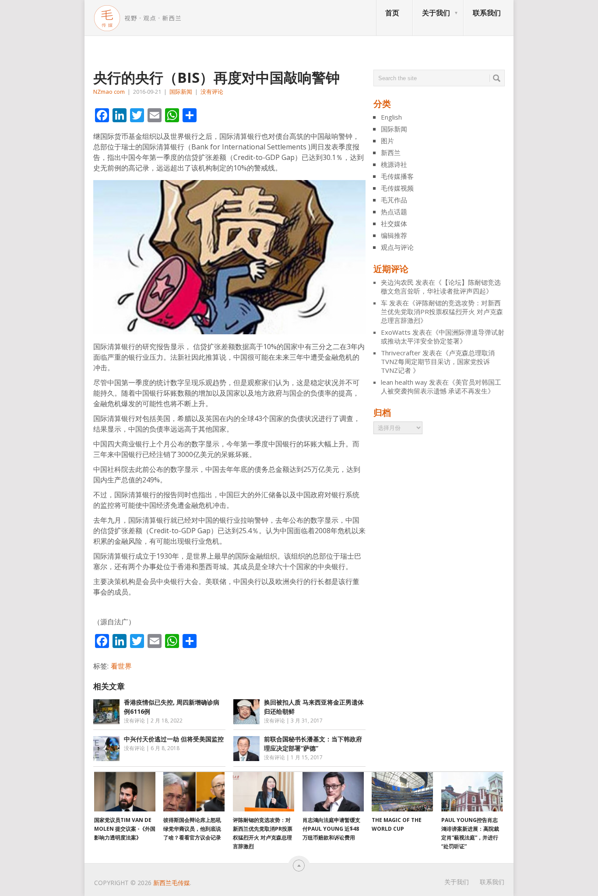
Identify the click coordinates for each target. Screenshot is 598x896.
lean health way (404, 382)
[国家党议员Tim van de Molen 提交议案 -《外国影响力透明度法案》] (124, 791)
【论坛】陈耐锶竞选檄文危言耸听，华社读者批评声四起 (441, 286)
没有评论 (212, 92)
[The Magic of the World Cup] (402, 791)
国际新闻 (180, 92)
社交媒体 (394, 223)
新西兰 (391, 152)
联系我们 (487, 13)
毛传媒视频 (397, 188)
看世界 (121, 666)
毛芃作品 (394, 199)
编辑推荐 (394, 235)
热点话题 (394, 211)
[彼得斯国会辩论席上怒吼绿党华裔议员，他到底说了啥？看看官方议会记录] (194, 791)
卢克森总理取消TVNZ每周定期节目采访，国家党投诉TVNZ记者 (438, 361)
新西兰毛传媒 (171, 882)
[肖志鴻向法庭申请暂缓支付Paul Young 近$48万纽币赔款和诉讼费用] (333, 791)
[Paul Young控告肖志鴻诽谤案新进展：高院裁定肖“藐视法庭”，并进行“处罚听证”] (472, 791)
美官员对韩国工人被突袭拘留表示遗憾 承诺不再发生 (441, 386)
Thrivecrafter (401, 352)
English (391, 117)
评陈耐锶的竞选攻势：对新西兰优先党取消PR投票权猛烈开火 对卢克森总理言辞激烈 (442, 311)
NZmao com (109, 92)
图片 (387, 140)
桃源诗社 (394, 164)
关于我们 (436, 13)
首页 (392, 13)
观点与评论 (397, 247)
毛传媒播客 (397, 176)
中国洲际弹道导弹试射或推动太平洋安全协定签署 (442, 336)
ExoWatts (396, 332)
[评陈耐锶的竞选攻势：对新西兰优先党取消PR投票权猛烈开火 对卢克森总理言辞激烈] (263, 791)
